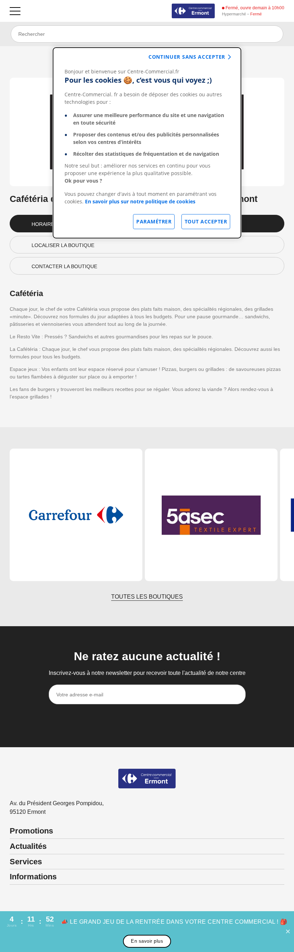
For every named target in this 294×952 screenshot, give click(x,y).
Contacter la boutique (64, 266)
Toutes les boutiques (147, 597)
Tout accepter (206, 221)
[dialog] (147, 143)
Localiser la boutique (63, 245)
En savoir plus (147, 941)
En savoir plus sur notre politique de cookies (140, 201)
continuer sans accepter (186, 56)
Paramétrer (153, 221)
